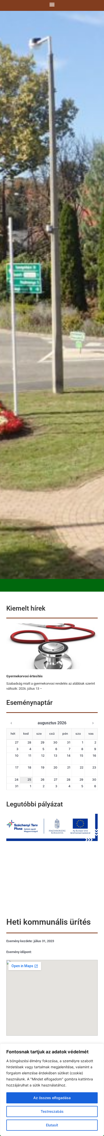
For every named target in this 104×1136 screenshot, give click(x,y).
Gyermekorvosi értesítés (24, 676)
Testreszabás (52, 1111)
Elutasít (52, 1125)
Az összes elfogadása (52, 1098)
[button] (52, 4)
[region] (52, 1090)
